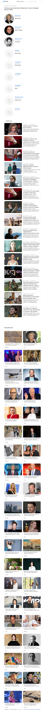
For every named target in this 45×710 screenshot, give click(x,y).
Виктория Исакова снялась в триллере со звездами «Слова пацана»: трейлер (31, 179)
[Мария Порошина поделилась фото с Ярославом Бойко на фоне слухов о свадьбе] (13, 359)
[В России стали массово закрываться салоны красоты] (32, 624)
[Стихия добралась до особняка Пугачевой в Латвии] (13, 700)
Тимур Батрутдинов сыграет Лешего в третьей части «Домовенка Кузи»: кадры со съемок (31, 284)
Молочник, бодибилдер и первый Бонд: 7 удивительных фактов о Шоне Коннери (31, 231)
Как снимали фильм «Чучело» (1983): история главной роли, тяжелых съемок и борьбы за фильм (31, 244)
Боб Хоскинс (18, 27)
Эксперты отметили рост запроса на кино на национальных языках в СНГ (31, 140)
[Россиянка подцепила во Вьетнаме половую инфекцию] (32, 586)
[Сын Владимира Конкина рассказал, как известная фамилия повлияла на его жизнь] (32, 397)
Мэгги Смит (18, 15)
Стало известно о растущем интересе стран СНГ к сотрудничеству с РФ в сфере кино (31, 192)
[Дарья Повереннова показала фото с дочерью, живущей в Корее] (32, 567)
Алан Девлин (18, 73)
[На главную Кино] (6, 1)
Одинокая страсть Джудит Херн (10, 5)
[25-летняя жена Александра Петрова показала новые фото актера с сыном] (32, 453)
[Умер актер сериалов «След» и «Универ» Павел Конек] (32, 510)
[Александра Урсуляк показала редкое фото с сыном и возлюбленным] (13, 605)
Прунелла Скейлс (19, 97)
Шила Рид (17, 108)
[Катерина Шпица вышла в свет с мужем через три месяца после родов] (32, 415)
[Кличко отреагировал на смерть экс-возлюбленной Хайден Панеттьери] (32, 472)
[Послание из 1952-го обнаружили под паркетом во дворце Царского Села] (13, 340)
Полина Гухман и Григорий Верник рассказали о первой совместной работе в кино (31, 271)
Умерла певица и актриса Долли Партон (30, 126)
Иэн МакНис (18, 62)
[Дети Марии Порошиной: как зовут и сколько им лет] (32, 340)
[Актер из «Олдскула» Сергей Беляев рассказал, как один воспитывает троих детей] (13, 662)
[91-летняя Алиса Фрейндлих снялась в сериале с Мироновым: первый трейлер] (32, 359)
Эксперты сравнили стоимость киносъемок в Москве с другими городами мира (31, 205)
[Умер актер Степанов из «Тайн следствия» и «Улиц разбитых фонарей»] (13, 681)
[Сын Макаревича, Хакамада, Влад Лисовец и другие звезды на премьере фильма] (32, 434)
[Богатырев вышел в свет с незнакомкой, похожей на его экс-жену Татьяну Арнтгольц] (32, 681)
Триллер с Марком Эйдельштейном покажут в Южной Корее (30, 166)
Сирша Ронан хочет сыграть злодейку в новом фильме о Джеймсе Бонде (31, 258)
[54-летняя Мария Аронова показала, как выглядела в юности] (32, 643)
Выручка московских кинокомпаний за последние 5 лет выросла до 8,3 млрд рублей (31, 153)
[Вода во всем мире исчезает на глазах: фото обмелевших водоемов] (32, 700)
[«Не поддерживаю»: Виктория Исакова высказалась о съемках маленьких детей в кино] (13, 529)
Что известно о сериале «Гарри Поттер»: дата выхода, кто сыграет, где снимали (31, 310)
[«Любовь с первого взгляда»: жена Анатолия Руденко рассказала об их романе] (13, 586)
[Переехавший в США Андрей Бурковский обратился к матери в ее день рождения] (32, 378)
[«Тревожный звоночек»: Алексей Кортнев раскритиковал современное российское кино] (13, 624)
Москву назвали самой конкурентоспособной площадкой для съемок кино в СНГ (31, 218)
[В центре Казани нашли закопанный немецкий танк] (13, 453)
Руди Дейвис (18, 85)
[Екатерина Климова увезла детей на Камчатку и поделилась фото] (13, 643)
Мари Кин (17, 50)
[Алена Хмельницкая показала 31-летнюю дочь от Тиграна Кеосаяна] (32, 662)
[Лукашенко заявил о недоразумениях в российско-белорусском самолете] (13, 378)
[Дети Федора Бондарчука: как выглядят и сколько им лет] (13, 397)
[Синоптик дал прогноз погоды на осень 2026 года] (13, 434)
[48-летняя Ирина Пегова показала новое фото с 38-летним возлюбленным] (32, 605)
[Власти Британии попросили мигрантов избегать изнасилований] (32, 548)
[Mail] (4, 1)
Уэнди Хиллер (18, 38)
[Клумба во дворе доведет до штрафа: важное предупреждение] (13, 567)
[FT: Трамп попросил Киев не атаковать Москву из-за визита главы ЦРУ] (13, 472)
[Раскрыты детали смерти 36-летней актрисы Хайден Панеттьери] (13, 415)
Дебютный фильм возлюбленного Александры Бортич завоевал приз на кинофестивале (31, 297)
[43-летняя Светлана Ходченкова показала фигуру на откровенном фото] (32, 529)
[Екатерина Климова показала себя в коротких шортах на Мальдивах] (13, 548)
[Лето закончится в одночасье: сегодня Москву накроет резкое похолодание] (13, 510)
